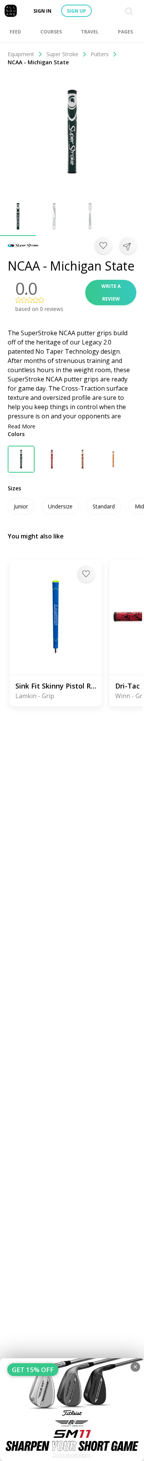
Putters (100, 54)
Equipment (21, 54)
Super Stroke (62, 54)
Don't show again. (72, 1455)
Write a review (111, 292)
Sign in (42, 11)
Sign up (76, 11)
